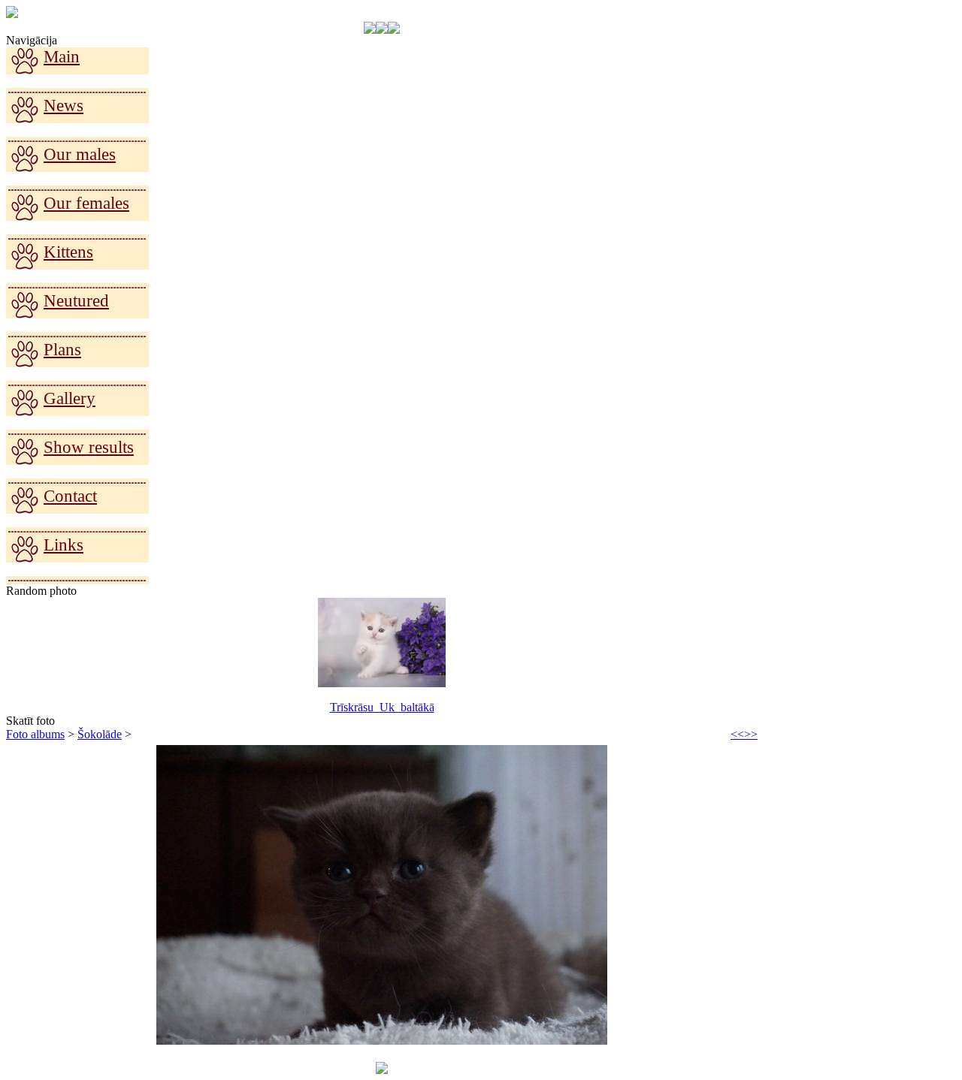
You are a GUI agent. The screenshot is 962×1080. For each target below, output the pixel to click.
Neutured (76, 300)
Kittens (68, 252)
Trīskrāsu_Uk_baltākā (382, 707)
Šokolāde (99, 734)
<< (737, 734)
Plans (62, 349)
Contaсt (70, 496)
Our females (86, 203)
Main (62, 56)
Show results (89, 447)
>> (751, 734)
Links (63, 544)
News (63, 105)
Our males (80, 154)
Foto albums (35, 734)
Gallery (69, 398)
